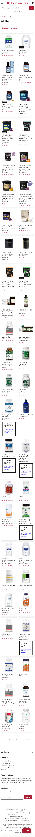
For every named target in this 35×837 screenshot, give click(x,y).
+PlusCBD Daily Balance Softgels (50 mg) (25, 77)
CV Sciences (5, 82)
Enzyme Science (6, 53)
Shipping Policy (24, 809)
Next (26, 739)
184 (21, 739)
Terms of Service (24, 820)
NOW (20, 610)
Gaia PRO (4, 367)
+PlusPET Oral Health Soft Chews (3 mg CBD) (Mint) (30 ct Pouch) (25, 283)
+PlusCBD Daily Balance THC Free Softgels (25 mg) (8, 106)
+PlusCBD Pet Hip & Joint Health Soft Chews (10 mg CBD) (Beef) (8, 168)
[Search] (31, 8)
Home (3, 16)
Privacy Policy (8, 811)
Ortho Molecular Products (8, 456)
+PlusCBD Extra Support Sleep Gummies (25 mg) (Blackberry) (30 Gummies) (8, 138)
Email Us (3, 769)
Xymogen (21, 728)
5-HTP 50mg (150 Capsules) (7, 700)
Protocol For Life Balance (8, 498)
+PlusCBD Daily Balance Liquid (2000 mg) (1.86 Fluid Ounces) (7, 78)
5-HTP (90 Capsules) (25, 585)
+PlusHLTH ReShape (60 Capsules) (25, 253)
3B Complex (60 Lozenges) (7, 415)
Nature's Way (22, 313)
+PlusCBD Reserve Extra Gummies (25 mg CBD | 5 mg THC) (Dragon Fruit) (25, 168)
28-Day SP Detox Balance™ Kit (24, 338)
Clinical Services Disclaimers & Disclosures (16, 818)
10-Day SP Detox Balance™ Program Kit (8, 311)
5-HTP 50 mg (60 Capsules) (7, 675)
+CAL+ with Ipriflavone (23, 51)
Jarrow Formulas (6, 728)
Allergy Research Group (8, 338)
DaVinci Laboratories (24, 587)
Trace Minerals (23, 416)
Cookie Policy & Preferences (21, 811)
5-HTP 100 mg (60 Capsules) (8, 610)
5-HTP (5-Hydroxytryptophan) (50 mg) (25, 560)
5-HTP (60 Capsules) (8, 585)
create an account (8, 431)
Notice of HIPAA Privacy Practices (16, 814)
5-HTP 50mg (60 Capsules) (24, 700)
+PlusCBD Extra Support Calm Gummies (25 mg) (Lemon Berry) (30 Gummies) (25, 108)
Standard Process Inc (7, 315)
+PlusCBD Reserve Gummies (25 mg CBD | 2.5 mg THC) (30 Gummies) (8, 197)
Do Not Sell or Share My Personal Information (16, 813)
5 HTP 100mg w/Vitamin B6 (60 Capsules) (24, 456)
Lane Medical (22, 365)
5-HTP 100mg (23, 609)
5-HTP (4, 496)
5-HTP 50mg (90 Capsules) (7, 725)
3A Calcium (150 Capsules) (24, 363)
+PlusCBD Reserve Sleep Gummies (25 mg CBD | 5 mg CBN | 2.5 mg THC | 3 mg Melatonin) (26, 198)
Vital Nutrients (5, 612)
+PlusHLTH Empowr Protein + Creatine (25, 226)
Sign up (27, 797)
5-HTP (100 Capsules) (5, 521)
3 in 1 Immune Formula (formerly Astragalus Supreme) (8, 364)
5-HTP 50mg (23, 674)
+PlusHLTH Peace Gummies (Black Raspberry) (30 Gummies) (7, 254)
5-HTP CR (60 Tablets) (23, 725)
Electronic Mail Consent (16, 816)
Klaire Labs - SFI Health (8, 523)
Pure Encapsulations (24, 53)
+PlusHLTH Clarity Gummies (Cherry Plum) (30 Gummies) (8, 227)
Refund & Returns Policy (11, 809)
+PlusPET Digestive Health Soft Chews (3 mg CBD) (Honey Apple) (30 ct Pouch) (8, 283)
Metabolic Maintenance (8, 636)
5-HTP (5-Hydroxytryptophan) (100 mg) (8, 560)
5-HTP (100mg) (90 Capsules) (25, 521)
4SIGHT (4, 455)
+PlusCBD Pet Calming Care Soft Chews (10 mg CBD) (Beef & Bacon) (25, 137)
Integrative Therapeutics (8, 587)
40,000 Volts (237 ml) (26, 415)
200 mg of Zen (6, 337)
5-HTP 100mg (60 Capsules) (24, 635)
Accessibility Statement (12, 820)
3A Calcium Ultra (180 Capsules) (7, 390)
